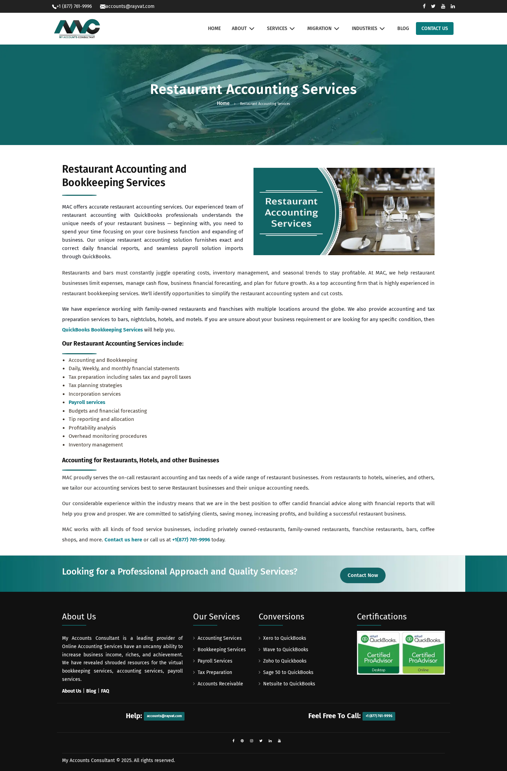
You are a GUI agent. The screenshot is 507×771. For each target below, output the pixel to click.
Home (223, 103)
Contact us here (123, 540)
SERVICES (277, 28)
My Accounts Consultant (88, 760)
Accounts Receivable (220, 684)
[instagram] (251, 741)
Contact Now (363, 575)
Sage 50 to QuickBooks (288, 672)
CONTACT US (434, 28)
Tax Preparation (215, 672)
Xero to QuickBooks (284, 638)
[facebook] (233, 741)
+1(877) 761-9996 (191, 540)
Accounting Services (220, 638)
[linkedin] (270, 741)
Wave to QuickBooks (285, 650)
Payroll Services (215, 661)
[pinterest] (242, 741)
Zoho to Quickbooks (285, 661)
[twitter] (260, 741)
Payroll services (87, 402)
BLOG (403, 28)
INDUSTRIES (364, 28)
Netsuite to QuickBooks (289, 684)
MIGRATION (319, 28)
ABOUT (239, 28)
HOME (214, 28)
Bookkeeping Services (222, 650)
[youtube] (279, 741)
